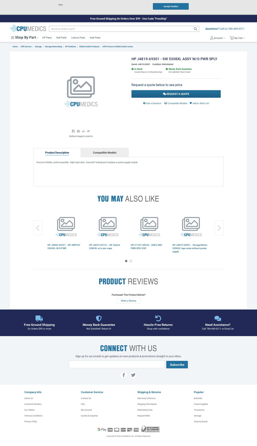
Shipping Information (147, 404)
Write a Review (128, 300)
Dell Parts (61, 37)
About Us (28, 398)
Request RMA (143, 415)
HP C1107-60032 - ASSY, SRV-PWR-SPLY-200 (147, 246)
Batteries (198, 398)
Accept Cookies (171, 6)
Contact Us (86, 398)
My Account (86, 409)
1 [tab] (126, 261)
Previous (37, 227)
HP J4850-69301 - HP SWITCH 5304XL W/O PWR (63, 246)
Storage (197, 415)
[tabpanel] (66, 232)
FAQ (83, 404)
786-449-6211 (236, 28)
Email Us (229, 328)
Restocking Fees (144, 409)
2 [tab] (131, 261)
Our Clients (29, 409)
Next (219, 227)
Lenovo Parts (78, 37)
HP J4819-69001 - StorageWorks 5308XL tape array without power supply (189, 248)
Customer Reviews (32, 404)
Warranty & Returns (146, 398)
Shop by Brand (200, 421)
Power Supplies (201, 404)
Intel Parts (95, 37)
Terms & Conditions (33, 415)
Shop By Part (25, 37)
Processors (199, 409)
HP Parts (47, 37)
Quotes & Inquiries (89, 415)
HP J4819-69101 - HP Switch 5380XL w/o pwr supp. (104, 246)
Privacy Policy (30, 421)
